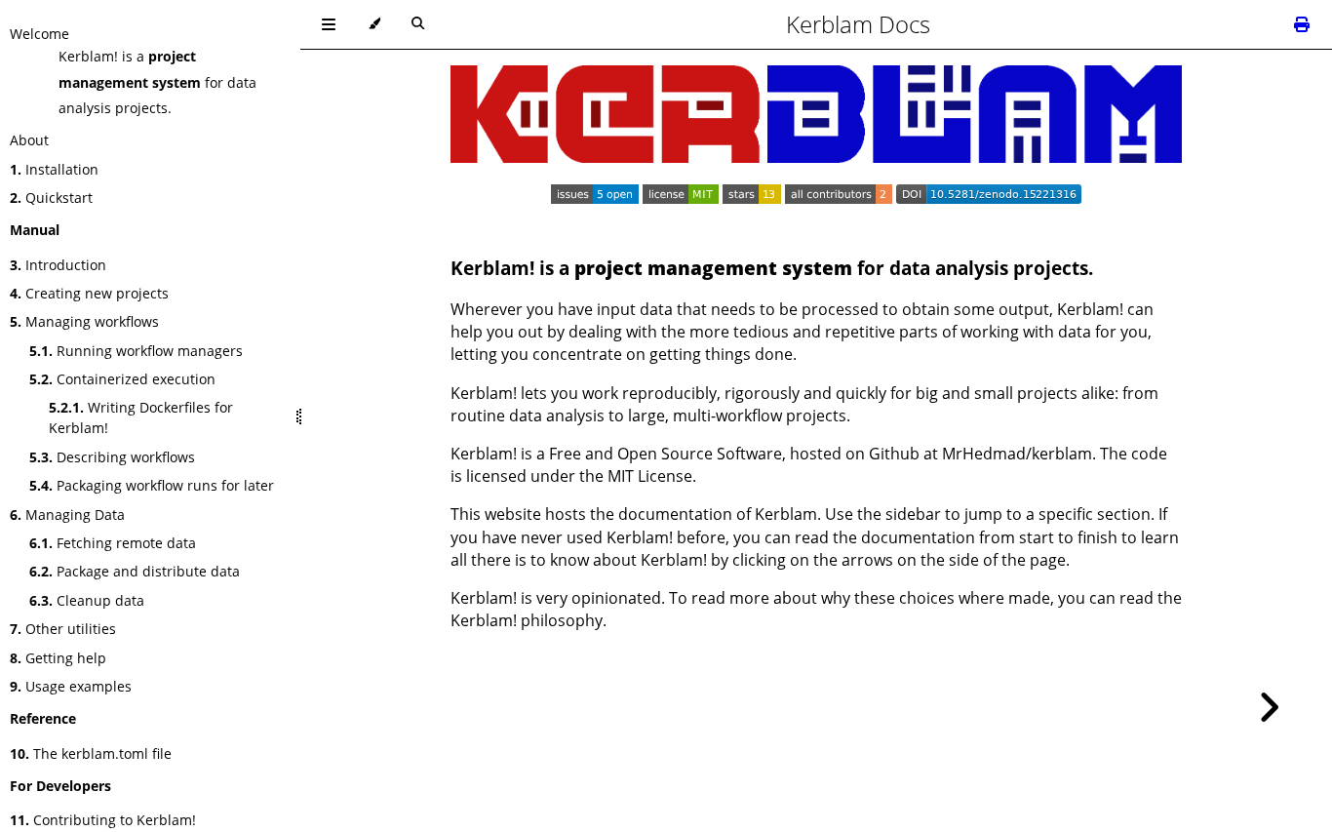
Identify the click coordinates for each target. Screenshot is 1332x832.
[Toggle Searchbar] (418, 24)
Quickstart (51, 197)
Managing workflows (84, 321)
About (29, 140)
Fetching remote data (112, 543)
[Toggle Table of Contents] (328, 24)
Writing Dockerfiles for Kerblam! (141, 417)
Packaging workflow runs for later (151, 485)
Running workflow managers (136, 350)
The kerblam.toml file (91, 753)
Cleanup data (86, 600)
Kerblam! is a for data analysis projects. (157, 82)
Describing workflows (112, 457)
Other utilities (63, 628)
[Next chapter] (1268, 707)
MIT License (649, 476)
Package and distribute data (134, 571)
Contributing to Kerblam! (103, 820)
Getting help (58, 658)
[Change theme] (374, 24)
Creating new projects (89, 293)
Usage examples (71, 686)
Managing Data (67, 514)
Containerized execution (122, 379)
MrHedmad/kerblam (1017, 453)
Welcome (39, 33)
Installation (54, 169)
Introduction (58, 265)
